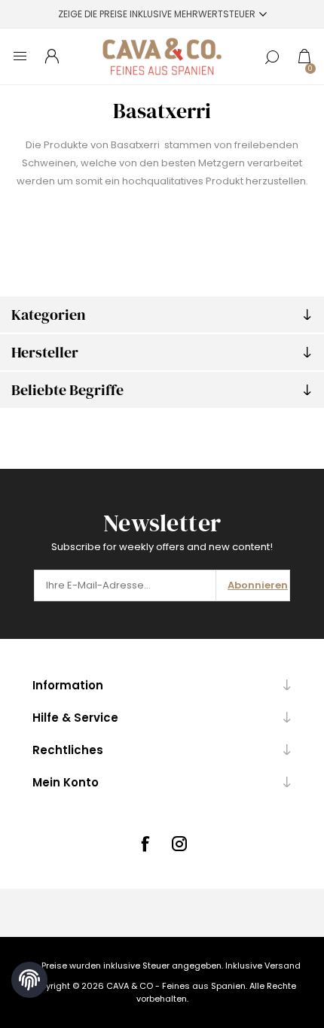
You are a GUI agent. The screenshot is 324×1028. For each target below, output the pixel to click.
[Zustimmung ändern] (29, 980)
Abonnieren (258, 585)
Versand (282, 966)
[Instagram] (179, 844)
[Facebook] (145, 844)
